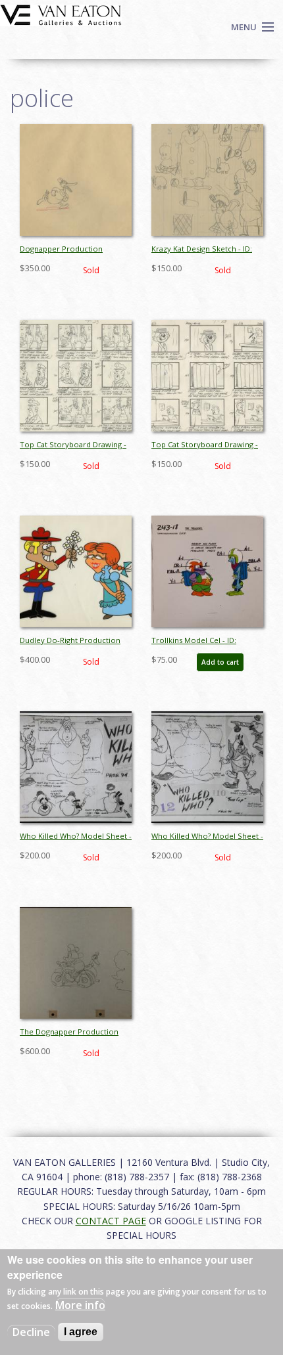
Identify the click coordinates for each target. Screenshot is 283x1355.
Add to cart (220, 662)
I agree (80, 1331)
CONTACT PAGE (111, 1220)
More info (80, 1305)
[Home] (61, 14)
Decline (31, 1332)
